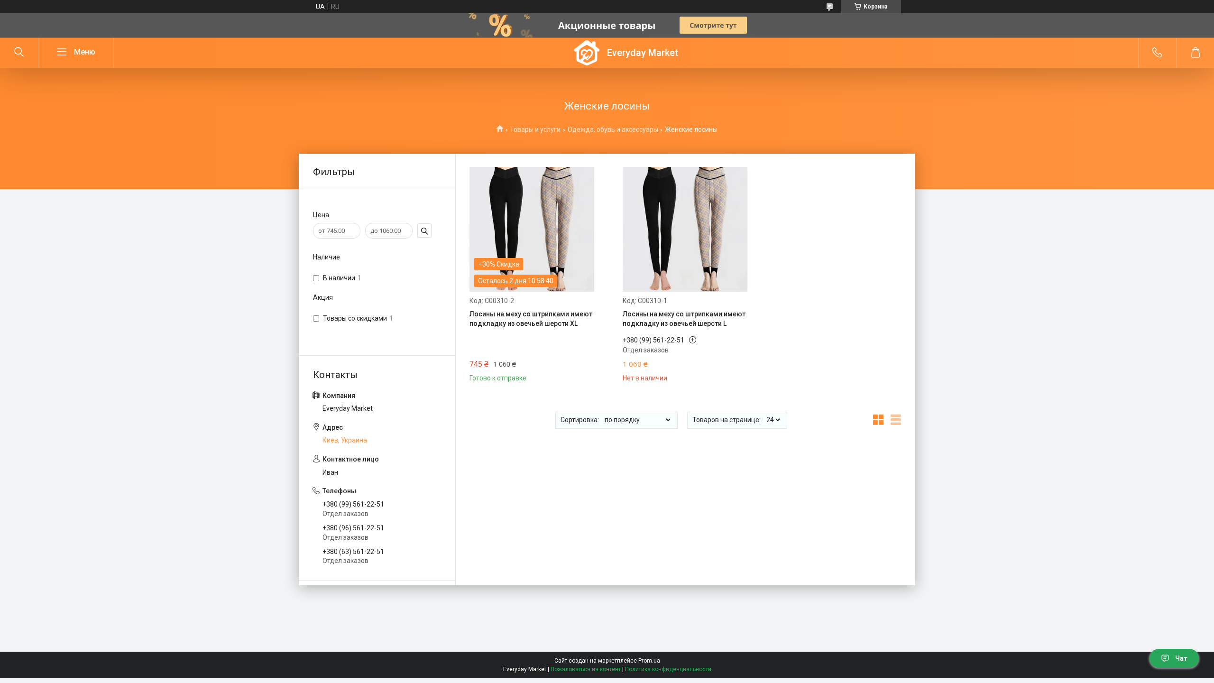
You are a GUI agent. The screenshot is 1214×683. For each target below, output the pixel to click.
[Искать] (19, 52)
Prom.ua (649, 660)
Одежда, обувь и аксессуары (613, 129)
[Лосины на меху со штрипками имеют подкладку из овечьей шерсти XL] (531, 229)
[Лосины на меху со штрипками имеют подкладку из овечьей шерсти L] (685, 229)
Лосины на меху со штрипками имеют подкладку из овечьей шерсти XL (530, 318)
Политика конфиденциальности (668, 669)
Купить (500, 370)
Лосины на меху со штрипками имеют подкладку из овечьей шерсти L (684, 318)
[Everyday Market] (587, 53)
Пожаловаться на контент (586, 669)
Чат (1181, 658)
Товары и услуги (535, 129)
